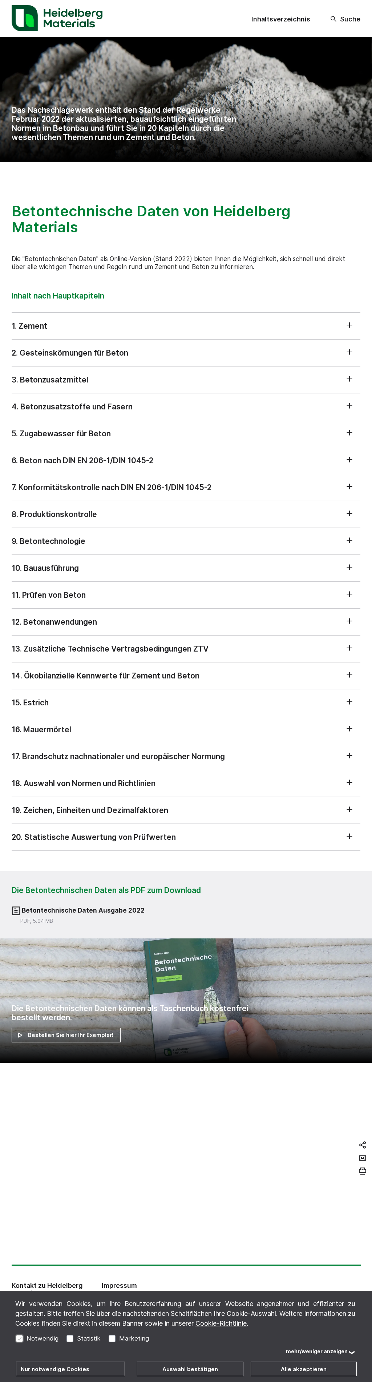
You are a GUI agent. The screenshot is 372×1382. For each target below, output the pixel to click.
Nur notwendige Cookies (55, 1369)
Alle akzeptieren (304, 1369)
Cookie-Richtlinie (221, 1323)
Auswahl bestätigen (190, 1369)
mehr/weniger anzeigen (317, 1351)
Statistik (89, 1338)
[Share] (362, 1145)
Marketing (134, 1338)
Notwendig (42, 1338)
